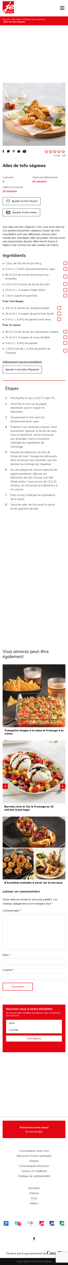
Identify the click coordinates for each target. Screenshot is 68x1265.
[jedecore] (51, 1223)
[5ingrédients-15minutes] (18, 1223)
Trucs (34, 1198)
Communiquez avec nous (34, 1150)
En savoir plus (34, 1129)
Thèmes (34, 1193)
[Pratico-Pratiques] (6, 1223)
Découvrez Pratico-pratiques (34, 1155)
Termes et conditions (34, 1171)
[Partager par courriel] (24, 151)
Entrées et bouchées (34, 19)
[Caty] (30, 1223)
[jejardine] (61, 1223)
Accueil (6, 19)
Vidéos (34, 1203)
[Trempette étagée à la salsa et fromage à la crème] (34, 695)
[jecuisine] (41, 1223)
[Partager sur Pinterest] (14, 151)
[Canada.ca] (54, 1252)
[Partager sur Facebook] (3, 151)
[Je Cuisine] (8, 8)
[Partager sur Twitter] (8, 151)
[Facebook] (34, 1238)
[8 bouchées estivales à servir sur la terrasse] (34, 848)
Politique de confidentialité (34, 1176)
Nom (6, 955)
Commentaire (12, 910)
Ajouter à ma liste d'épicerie (22, 369)
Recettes (16, 19)
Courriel (8, 970)
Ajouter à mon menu (24, 212)
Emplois (34, 1161)
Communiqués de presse (34, 1166)
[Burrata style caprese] (34, 771)
